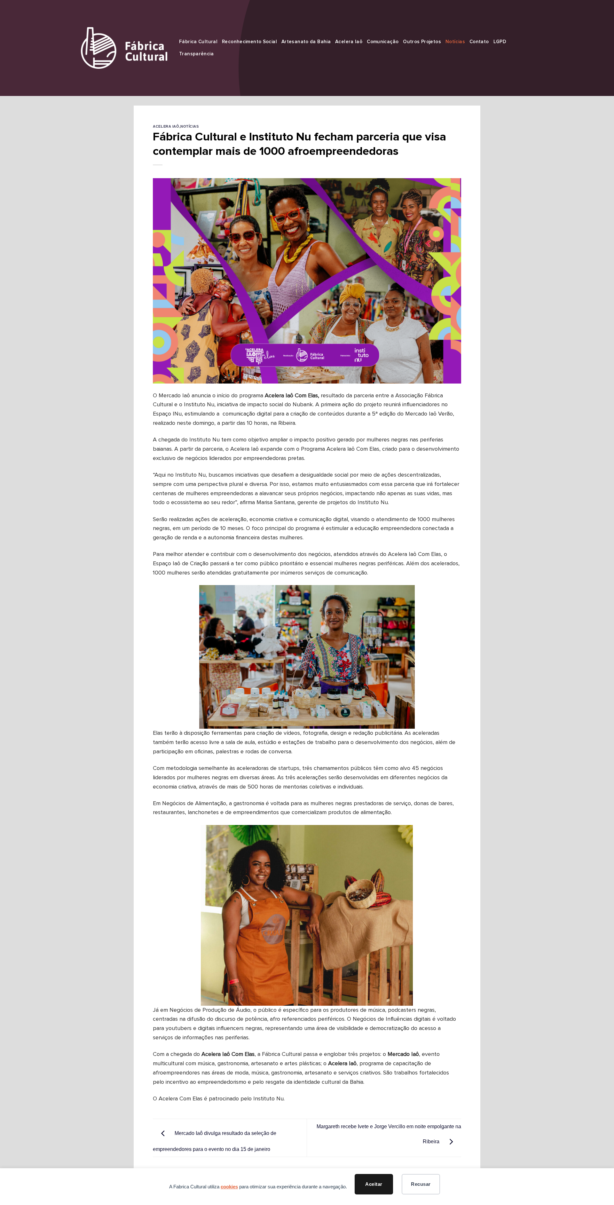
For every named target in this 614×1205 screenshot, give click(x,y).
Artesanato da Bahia (306, 41)
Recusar (420, 1184)
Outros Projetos (422, 41)
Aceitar (373, 1184)
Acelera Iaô (348, 41)
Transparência (196, 54)
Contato (479, 41)
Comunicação (382, 41)
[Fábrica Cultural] (124, 47)
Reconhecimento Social (249, 41)
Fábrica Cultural (198, 41)
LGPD (500, 41)
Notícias (455, 41)
